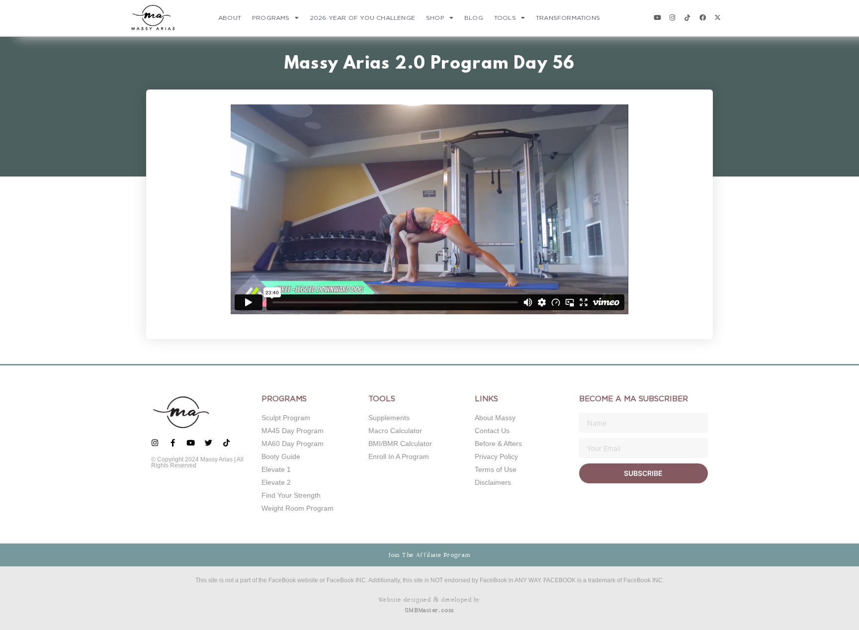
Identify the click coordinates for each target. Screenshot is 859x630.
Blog (473, 18)
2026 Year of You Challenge (362, 18)
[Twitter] (208, 443)
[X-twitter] (717, 17)
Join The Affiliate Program (429, 554)
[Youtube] (657, 17)
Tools (505, 18)
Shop (435, 18)
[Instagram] (672, 17)
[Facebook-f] (172, 443)
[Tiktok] (687, 17)
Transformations (568, 18)
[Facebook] (702, 17)
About (229, 18)
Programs (271, 18)
